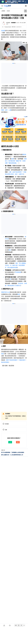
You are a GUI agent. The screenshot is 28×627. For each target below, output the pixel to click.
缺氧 (18, 294)
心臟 (10, 110)
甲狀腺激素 (18, 272)
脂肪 (2, 353)
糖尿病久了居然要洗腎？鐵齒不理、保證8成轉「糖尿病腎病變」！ (16, 161)
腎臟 (2, 110)
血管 (6, 110)
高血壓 (8, 11)
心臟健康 (3, 11)
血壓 (12, 159)
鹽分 (10, 250)
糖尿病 (24, 154)
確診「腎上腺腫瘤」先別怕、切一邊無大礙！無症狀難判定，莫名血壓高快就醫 (16, 265)
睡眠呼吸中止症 (5, 292)
